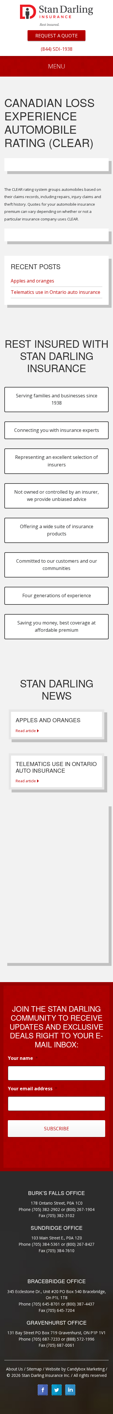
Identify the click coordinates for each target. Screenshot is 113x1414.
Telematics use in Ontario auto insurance (55, 292)
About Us (14, 1369)
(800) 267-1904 (80, 1209)
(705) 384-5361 (46, 1244)
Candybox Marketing (86, 1369)
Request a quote (56, 35)
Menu (56, 66)
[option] (56, 49)
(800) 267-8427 (80, 1244)
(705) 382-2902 (46, 1209)
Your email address (32, 1089)
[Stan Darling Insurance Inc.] (56, 15)
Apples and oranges (32, 281)
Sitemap (34, 1369)
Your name (23, 1058)
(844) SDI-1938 (56, 49)
